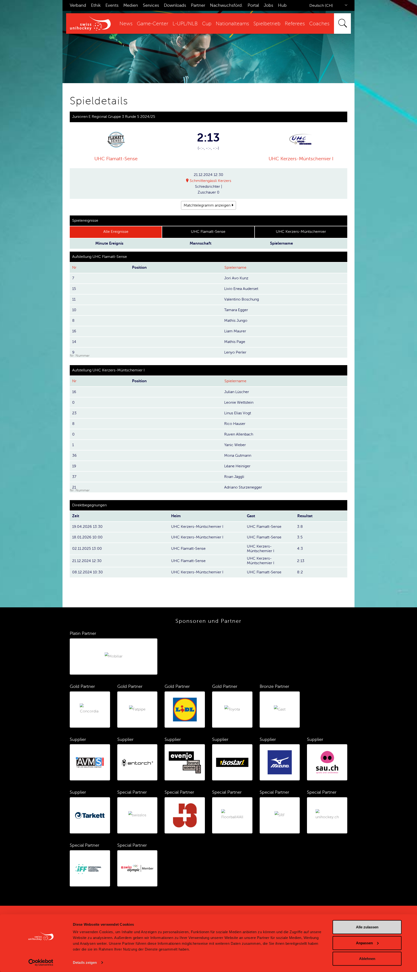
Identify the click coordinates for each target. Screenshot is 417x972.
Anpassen (364, 943)
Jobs (268, 5)
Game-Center (152, 24)
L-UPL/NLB (185, 24)
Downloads (175, 5)
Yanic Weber (235, 445)
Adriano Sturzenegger (243, 487)
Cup (206, 24)
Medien (130, 5)
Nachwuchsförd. (226, 5)
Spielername (235, 267)
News (125, 24)
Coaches (319, 24)
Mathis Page (234, 342)
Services (151, 5)
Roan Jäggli (234, 477)
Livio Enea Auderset (241, 289)
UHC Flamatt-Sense (116, 158)
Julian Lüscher (236, 392)
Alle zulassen (367, 927)
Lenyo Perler (235, 352)
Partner (198, 5)
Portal (253, 5)
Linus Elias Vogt (237, 413)
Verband (78, 5)
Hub (282, 5)
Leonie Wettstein (238, 402)
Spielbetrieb (266, 24)
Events (111, 5)
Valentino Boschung (241, 299)
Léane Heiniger (237, 466)
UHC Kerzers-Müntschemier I (301, 158)
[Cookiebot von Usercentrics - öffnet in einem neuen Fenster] (41, 962)
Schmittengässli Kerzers (210, 181)
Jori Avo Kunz (236, 278)
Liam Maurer (235, 331)
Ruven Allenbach (238, 434)
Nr (74, 267)
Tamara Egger (236, 310)
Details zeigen (85, 962)
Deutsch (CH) (321, 5)
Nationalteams (232, 24)
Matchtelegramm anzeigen (207, 205)
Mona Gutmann (237, 455)
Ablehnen (367, 959)
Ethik (96, 5)
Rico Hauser (234, 424)
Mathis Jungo (235, 320)
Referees (295, 24)
